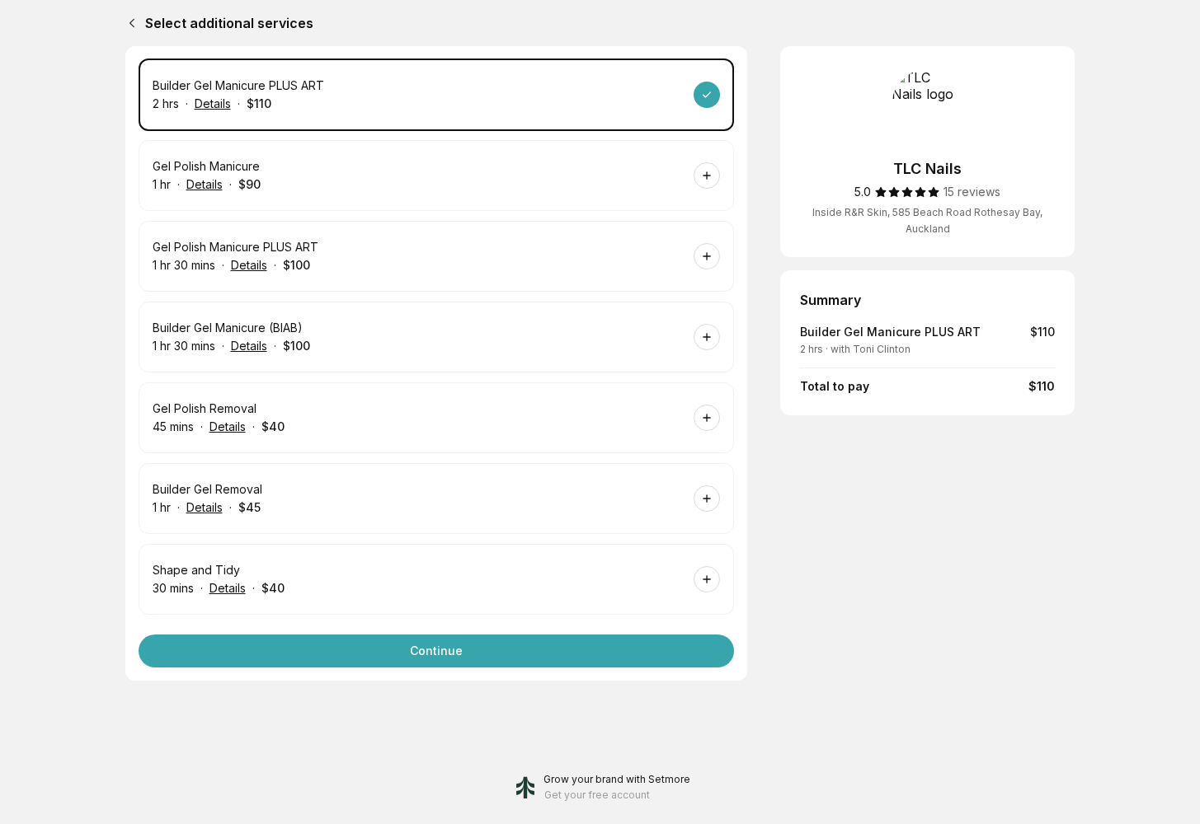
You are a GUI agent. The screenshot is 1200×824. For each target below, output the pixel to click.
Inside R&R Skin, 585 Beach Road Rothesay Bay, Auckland (927, 220)
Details (213, 103)
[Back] (128, 23)
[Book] (707, 95)
